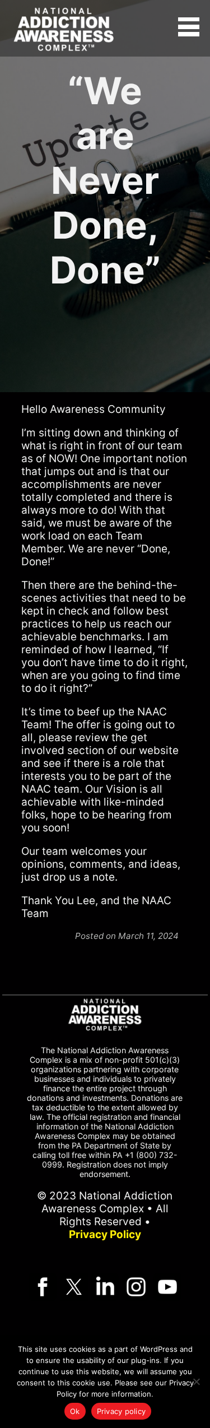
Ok (75, 1411)
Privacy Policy (105, 1234)
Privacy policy (121, 1411)
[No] (196, 1381)
